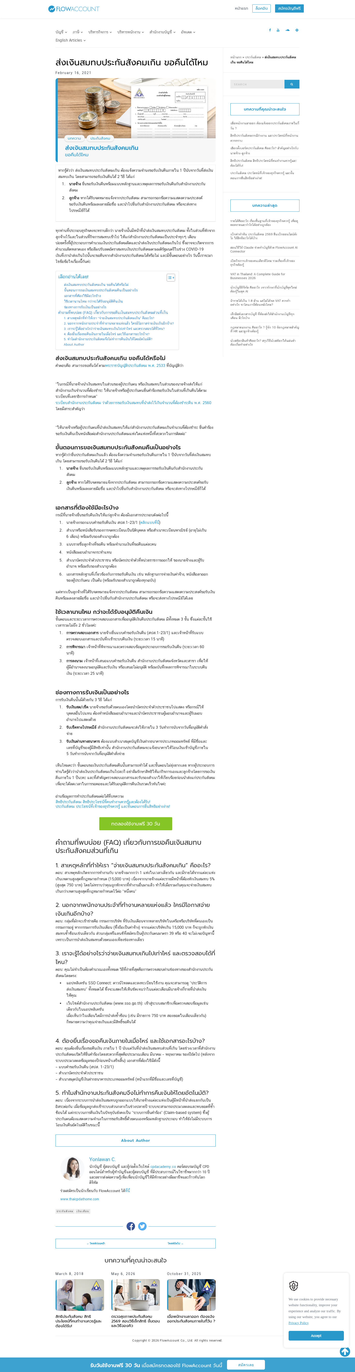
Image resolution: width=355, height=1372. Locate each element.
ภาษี (76, 32)
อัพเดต (186, 32)
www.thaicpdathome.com (79, 1199)
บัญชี (60, 32)
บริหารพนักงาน (128, 32)
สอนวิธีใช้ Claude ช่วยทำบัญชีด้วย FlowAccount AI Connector (264, 249)
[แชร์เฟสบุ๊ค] (130, 1226)
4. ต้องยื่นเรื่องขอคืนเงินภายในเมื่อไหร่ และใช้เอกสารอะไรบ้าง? (106, 334)
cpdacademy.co (163, 1166)
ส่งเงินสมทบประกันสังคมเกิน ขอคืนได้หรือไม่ (96, 284)
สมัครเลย (246, 1365)
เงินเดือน (83, 1211)
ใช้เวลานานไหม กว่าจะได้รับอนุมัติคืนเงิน (93, 301)
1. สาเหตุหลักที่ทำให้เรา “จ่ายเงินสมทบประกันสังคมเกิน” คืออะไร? (109, 318)
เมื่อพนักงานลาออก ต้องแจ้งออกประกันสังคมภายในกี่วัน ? (191, 1319)
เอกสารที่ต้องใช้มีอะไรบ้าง (82, 296)
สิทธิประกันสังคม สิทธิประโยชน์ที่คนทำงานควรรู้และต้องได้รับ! (103, 802)
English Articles (69, 40)
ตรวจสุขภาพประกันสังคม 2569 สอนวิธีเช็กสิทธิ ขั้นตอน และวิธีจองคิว (135, 1321)
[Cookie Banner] (316, 1309)
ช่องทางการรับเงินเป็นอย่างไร (85, 307)
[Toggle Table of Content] (168, 278)
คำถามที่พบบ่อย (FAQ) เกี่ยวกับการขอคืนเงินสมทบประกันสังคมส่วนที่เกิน (113, 313)
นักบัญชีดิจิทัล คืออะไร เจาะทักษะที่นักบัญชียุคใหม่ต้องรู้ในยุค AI (263, 289)
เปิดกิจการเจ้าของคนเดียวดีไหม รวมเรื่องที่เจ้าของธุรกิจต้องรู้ (262, 263)
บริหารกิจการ (98, 32)
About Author (74, 344)
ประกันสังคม (65, 1211)
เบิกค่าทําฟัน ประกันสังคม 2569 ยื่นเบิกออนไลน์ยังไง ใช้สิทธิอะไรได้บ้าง (263, 236)
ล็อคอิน (262, 8)
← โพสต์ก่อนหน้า (95, 1243)
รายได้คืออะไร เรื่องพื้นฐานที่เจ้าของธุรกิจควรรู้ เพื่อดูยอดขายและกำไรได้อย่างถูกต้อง (264, 223)
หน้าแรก (241, 8)
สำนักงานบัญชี (160, 32)
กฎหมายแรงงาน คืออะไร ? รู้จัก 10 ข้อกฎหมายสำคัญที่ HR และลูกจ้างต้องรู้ (264, 329)
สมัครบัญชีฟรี (289, 8)
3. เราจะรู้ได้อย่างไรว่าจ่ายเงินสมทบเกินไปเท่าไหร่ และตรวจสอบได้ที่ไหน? (114, 329)
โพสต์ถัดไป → (176, 1243)
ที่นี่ (127, 1191)
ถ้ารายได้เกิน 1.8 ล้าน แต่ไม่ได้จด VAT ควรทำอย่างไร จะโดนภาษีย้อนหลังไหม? (260, 302)
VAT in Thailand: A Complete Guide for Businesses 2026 (257, 276)
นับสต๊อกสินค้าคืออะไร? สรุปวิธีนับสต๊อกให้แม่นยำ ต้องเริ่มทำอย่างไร (263, 342)
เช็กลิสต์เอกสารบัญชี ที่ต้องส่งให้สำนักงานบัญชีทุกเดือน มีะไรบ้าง (262, 316)
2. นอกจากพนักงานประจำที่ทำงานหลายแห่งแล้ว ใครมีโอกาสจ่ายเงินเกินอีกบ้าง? (119, 323)
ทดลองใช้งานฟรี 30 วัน (135, 823)
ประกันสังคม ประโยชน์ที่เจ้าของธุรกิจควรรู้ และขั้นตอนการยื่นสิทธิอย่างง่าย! (113, 806)
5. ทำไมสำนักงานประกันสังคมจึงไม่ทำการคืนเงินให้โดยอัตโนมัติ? (108, 339)
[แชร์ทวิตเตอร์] (142, 1226)
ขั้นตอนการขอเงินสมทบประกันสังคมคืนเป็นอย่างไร (101, 290)
